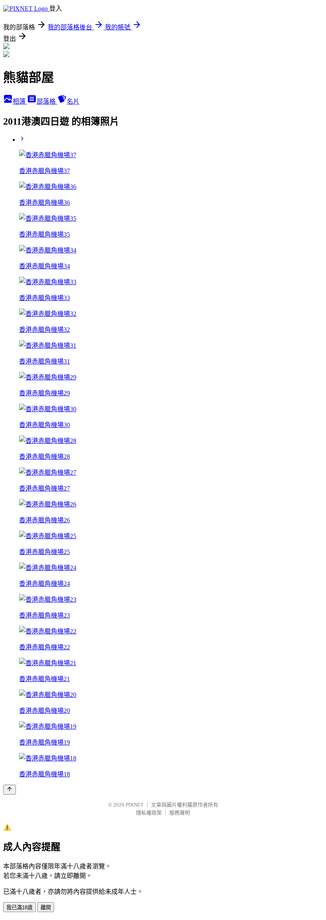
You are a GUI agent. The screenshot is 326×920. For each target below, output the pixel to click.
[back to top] (9, 790)
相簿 (20, 101)
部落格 (47, 101)
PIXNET (135, 805)
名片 (73, 101)
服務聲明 (179, 813)
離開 (46, 907)
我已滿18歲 (19, 907)
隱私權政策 (149, 813)
